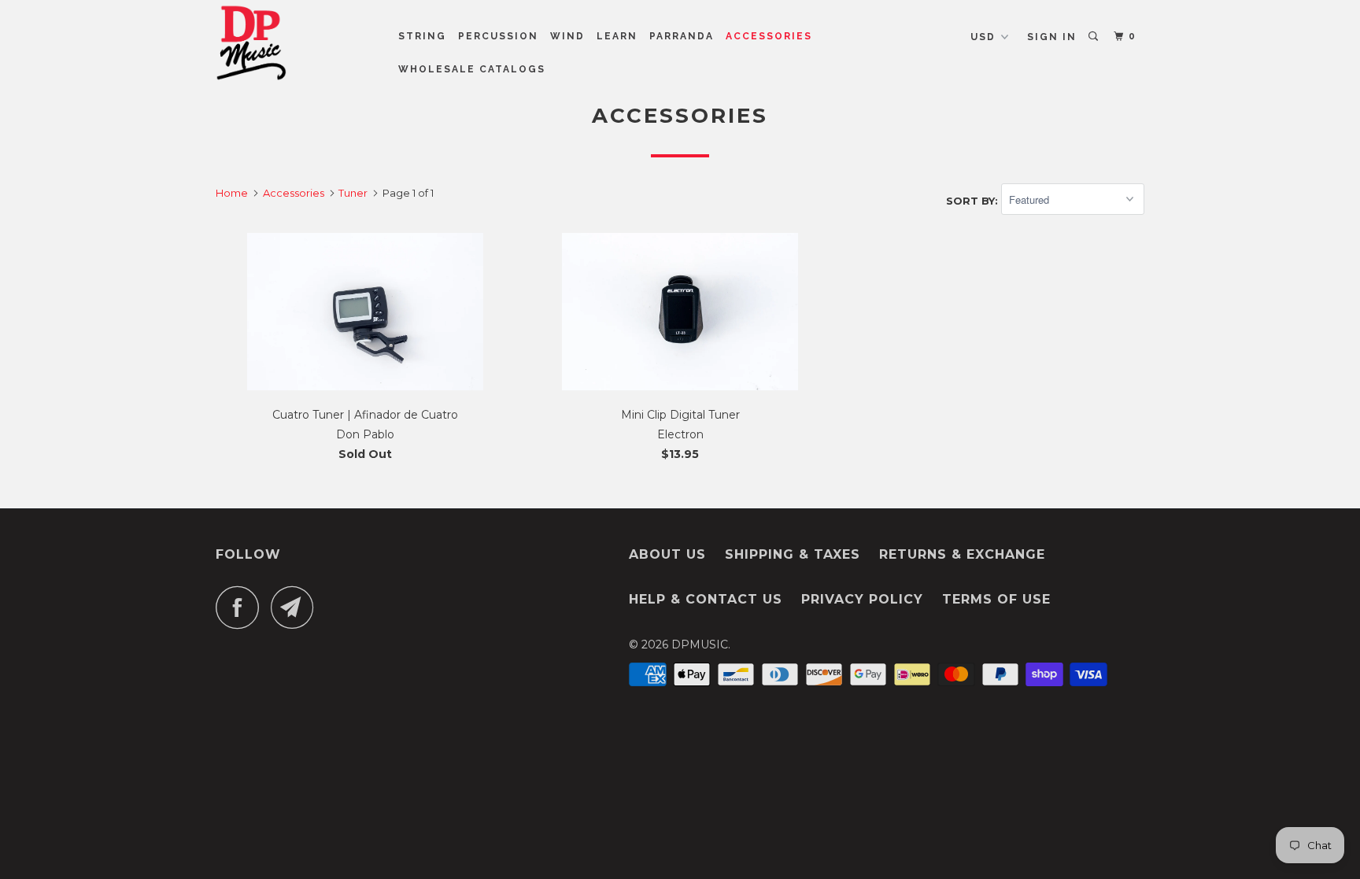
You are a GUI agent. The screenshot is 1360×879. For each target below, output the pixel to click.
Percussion (498, 36)
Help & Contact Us (705, 599)
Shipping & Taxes (792, 554)
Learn (617, 36)
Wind (567, 36)
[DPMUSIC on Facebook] (242, 607)
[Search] (1094, 37)
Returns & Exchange (962, 554)
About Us (667, 554)
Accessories (769, 36)
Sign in (1052, 36)
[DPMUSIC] (296, 42)
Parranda (681, 36)
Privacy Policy (862, 599)
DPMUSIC (699, 644)
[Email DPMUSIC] (297, 607)
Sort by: (973, 200)
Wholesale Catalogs (471, 69)
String (422, 36)
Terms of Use (996, 599)
